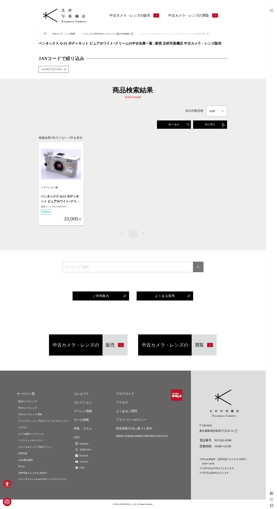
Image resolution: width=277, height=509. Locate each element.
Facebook (84, 455)
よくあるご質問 (126, 411)
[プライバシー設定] (7, 502)
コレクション (83, 402)
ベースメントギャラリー (30, 440)
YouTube (84, 461)
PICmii (21, 466)
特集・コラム (83, 428)
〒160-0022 (216, 428)
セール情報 (81, 419)
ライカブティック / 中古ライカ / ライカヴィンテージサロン (43, 424)
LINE (82, 467)
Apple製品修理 (25, 460)
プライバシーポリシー (131, 419)
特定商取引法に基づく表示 (134, 428)
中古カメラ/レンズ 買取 (30, 414)
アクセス (122, 402)
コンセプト (81, 393)
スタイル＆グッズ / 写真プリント (35, 447)
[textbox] (216, 111)
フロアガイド (125, 393)
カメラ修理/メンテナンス (31, 434)
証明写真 (22, 453)
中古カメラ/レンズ (27, 408)
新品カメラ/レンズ (27, 401)
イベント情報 (83, 411)
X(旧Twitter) (85, 449)
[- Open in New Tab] (271, 493)
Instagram (84, 443)
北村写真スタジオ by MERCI (32, 473)
